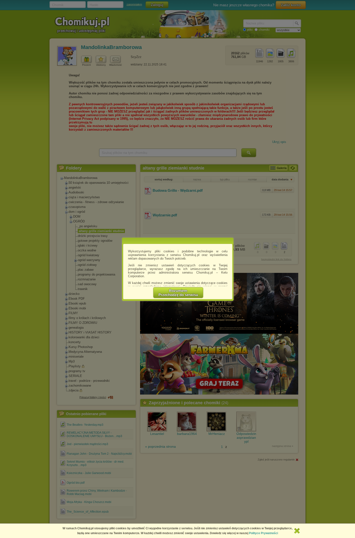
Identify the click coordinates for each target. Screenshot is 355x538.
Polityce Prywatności (263, 533)
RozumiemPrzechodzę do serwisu (178, 293)
